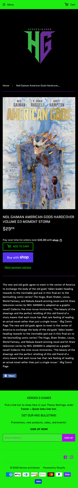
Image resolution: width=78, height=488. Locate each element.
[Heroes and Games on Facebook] (65, 458)
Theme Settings (56, 405)
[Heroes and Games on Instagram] (71, 458)
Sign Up (68, 437)
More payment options (18, 267)
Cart (72, 4)
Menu (10, 4)
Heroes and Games (29, 467)
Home (6, 85)
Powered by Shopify (54, 467)
